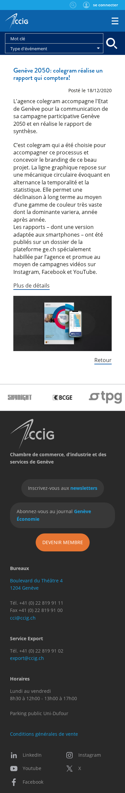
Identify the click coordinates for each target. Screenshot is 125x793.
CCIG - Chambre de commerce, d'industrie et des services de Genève (16, 21)
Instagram (89, 755)
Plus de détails (31, 285)
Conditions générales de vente (44, 734)
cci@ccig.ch (23, 618)
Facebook (33, 782)
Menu (115, 21)
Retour (103, 360)
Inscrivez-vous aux (62, 488)
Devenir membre (62, 542)
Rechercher (72, 5)
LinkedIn (32, 755)
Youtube (32, 768)
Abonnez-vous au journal (54, 515)
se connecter (105, 5)
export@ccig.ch (27, 658)
